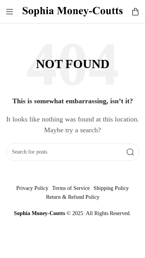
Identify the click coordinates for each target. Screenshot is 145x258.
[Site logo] (72, 11)
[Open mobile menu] (9, 11)
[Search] (130, 152)
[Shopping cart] (135, 11)
